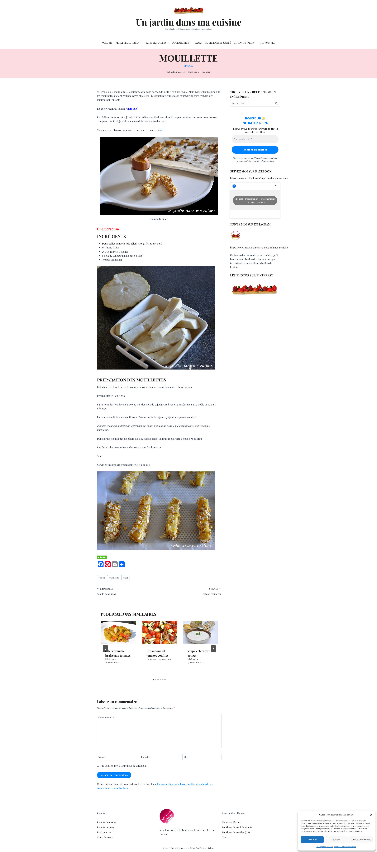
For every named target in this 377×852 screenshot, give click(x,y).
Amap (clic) (132, 108)
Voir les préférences (361, 839)
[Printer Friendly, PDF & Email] (102, 557)
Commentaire (107, 717)
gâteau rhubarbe (212, 591)
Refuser (336, 839)
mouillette (114, 577)
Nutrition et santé (218, 42)
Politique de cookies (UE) (236, 832)
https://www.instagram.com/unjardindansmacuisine (259, 247)
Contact (226, 837)
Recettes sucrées (106, 822)
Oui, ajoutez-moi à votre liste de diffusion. (123, 765)
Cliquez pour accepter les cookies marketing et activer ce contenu (255, 200)
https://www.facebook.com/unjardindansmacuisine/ (259, 178)
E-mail (145, 757)
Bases (198, 42)
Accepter (312, 839)
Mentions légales (231, 822)
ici (160, 130)
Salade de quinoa (106, 591)
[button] (371, 814)
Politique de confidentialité (345, 846)
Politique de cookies (324, 846)
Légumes (188, 66)
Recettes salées (105, 827)
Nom (101, 757)
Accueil (107, 42)
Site (186, 757)
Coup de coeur (105, 837)
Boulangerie (104, 832)
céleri (101, 577)
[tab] (153, 679)
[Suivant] (213, 648)
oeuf (125, 577)
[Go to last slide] (105, 648)
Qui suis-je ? (267, 42)
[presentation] (118, 632)
